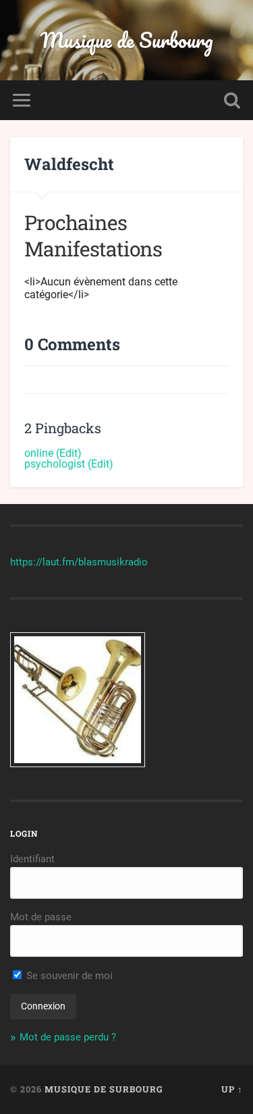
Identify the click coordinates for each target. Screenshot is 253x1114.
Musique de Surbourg (126, 40)
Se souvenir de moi (68, 976)
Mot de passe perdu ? (68, 1037)
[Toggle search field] (232, 100)
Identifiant (32, 859)
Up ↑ (232, 1089)
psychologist (54, 463)
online (38, 453)
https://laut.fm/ (44, 562)
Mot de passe (41, 917)
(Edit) (69, 453)
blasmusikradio (113, 562)
